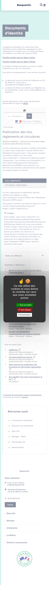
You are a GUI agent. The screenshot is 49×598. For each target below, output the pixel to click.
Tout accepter (25, 305)
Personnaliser (24, 315)
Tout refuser (25, 310)
